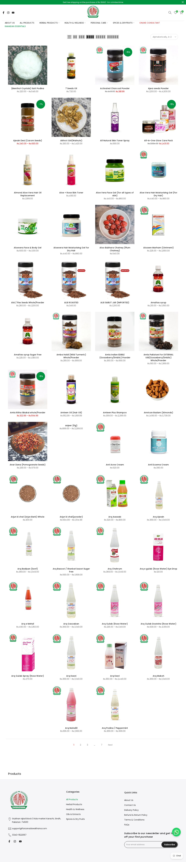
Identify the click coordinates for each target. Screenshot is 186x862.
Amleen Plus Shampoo (115, 412)
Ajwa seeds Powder (158, 88)
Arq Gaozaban (71, 623)
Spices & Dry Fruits (75, 819)
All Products (72, 799)
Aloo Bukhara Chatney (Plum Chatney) (115, 249)
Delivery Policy (131, 810)
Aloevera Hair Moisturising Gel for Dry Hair (71, 249)
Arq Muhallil (71, 728)
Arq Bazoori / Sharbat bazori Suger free (71, 570)
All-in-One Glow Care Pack (158, 140)
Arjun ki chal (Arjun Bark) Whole (27, 516)
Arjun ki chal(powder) (71, 516)
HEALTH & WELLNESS (74, 22)
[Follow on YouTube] (13, 12)
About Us (128, 800)
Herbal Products (74, 804)
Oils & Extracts (73, 814)
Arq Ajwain (158, 516)
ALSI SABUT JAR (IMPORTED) (114, 302)
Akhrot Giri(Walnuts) (71, 140)
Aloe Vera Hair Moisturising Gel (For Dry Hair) (158, 194)
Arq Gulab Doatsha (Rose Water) (158, 623)
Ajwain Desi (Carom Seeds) (27, 140)
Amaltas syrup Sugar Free (27, 354)
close (3, 2)
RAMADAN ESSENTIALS (15, 26)
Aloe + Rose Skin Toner (71, 192)
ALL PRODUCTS (27, 22)
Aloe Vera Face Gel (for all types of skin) (115, 194)
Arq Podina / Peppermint (115, 728)
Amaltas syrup (158, 302)
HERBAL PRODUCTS (48, 22)
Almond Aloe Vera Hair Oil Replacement (27, 194)
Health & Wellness (75, 809)
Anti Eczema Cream (158, 464)
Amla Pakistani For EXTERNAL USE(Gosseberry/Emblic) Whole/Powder (158, 357)
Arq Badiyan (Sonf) (27, 568)
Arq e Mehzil (27, 623)
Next (110, 744)
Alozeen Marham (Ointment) (158, 247)
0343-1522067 (19, 834)
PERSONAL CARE (98, 22)
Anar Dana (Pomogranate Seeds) (27, 464)
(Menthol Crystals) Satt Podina (27, 88)
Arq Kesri (115, 675)
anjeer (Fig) (71, 425)
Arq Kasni (71, 675)
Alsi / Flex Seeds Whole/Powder (27, 302)
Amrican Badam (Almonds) (158, 412)
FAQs (126, 824)
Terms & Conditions (134, 819)
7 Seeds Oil (71, 88)
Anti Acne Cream (115, 464)
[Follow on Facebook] (3, 12)
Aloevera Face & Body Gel (27, 247)
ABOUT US (10, 22)
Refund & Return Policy (135, 815)
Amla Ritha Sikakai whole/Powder (27, 412)
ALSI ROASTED (71, 302)
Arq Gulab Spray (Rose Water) (27, 675)
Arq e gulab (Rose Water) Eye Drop (158, 568)
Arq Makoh (158, 675)
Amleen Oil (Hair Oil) (71, 412)
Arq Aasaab (114, 516)
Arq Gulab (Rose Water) (115, 623)
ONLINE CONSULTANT (149, 22)
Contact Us (130, 805)
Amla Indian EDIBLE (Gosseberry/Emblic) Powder (114, 356)
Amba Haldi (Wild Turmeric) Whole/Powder (71, 356)
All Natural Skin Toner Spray (114, 140)
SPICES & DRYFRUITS (123, 22)
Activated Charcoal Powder (115, 88)
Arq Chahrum (115, 568)
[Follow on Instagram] (8, 12)
